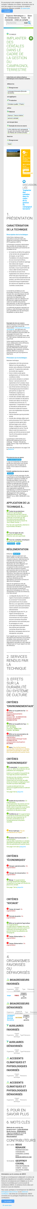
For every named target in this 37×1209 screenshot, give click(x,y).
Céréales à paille (13, 104)
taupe (9, 144)
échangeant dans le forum (9, 1192)
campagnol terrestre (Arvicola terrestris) (11, 1018)
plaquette (11, 449)
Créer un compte (21, 20)
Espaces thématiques (15, 16)
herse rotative (18, 115)
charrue (10, 115)
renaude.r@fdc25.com (23, 1157)
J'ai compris (8, 1201)
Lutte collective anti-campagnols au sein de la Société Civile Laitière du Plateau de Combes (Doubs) (18, 131)
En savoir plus (25, 8)
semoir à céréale (13, 118)
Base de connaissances (18, 17)
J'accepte (7, 11)
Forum (23, 18)
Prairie (22, 104)
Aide (26, 23)
